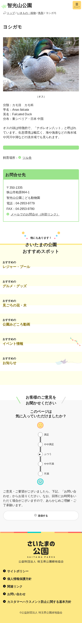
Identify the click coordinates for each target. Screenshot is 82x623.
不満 (46, 473)
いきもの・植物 (26, 13)
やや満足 (49, 444)
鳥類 (40, 13)
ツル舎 (27, 157)
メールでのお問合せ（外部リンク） (35, 214)
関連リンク (15, 586)
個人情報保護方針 (19, 578)
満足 (46, 434)
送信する (43, 515)
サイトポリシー (18, 571)
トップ (11, 13)
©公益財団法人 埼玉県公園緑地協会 (41, 612)
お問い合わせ (16, 594)
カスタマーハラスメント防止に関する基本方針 (39, 601)
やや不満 (49, 463)
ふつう (47, 454)
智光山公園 (19, 5)
